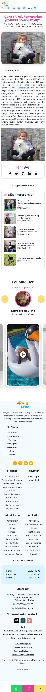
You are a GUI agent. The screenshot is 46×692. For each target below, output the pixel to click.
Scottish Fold (34, 532)
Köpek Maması (12, 477)
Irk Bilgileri (12, 444)
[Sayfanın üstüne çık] (40, 688)
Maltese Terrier (12, 547)
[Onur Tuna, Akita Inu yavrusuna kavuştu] (10, 246)
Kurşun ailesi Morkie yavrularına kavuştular (27, 231)
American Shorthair (34, 525)
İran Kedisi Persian (33, 550)
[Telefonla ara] (8, 8)
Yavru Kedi (34, 480)
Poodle (12, 525)
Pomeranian (23, 88)
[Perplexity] (23, 620)
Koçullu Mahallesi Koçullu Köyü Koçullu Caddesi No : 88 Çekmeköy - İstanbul (24, 597)
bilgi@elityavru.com (24, 608)
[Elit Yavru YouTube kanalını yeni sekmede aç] (31, 463)
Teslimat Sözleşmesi (23, 651)
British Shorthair (34, 536)
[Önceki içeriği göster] (4, 299)
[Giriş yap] (19, 8)
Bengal (34, 528)
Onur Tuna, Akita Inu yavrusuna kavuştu (25, 244)
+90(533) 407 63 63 (24, 604)
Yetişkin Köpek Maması (12, 480)
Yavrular (12, 440)
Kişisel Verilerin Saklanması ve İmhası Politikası (23, 634)
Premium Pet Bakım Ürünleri (12, 489)
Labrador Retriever (12, 550)
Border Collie (12, 543)
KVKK (23, 627)
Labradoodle (12, 539)
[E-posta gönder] (14, 8)
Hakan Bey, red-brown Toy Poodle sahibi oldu (28, 217)
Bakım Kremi (12, 501)
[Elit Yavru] (4, 4)
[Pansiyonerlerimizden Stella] (10, 260)
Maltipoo (12, 532)
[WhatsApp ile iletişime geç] (16, 688)
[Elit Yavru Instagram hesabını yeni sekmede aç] (26, 463)
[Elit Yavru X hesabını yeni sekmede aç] (20, 463)
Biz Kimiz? (12, 433)
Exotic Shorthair (34, 543)
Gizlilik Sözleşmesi (23, 644)
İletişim (12, 455)
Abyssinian (34, 521)
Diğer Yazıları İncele (24, 186)
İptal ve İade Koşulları (23, 647)
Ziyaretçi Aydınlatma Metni (23, 638)
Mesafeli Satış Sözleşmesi (23, 655)
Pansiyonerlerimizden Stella (29, 258)
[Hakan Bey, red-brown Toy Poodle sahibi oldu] (10, 218)
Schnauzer (12, 536)
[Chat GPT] (16, 620)
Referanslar (12, 448)
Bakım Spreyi (12, 498)
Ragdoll (33, 554)
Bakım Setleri (12, 509)
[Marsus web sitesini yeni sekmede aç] (23, 669)
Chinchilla (33, 539)
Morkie (12, 528)
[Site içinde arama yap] (24, 8)
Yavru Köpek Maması (12, 484)
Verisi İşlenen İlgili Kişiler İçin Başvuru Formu (23, 631)
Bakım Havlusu (12, 505)
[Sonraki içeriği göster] (41, 299)
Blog (12, 451)
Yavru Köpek (34, 477)
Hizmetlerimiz (12, 437)
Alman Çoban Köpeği (12, 554)
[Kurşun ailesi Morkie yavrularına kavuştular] (10, 232)
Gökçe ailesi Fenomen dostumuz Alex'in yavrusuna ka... (29, 203)
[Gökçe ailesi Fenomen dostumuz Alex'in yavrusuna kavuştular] (10, 205)
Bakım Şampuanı (12, 494)
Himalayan (34, 547)
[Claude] (29, 620)
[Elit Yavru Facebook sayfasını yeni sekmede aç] (15, 463)
